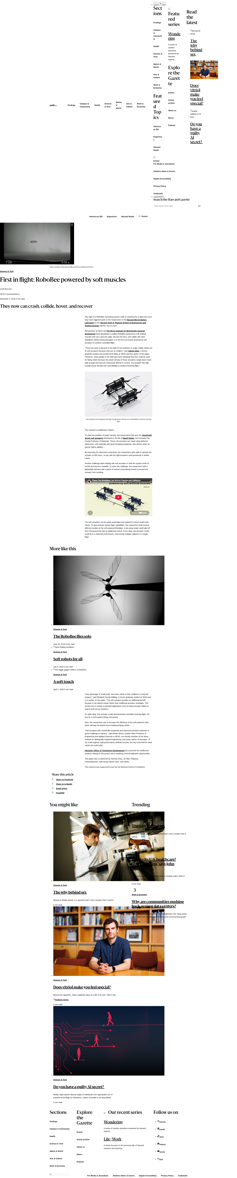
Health (134, 852)
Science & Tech (7, 271)
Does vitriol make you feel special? (196, 94)
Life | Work (112, 1139)
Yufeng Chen (133, 351)
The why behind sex (70, 893)
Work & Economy (139, 895)
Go (199, 206)
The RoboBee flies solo (72, 637)
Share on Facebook (64, 780)
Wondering (113, 1122)
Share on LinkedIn (64, 784)
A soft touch (63, 682)
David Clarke (128, 438)
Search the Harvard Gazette (171, 199)
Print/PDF (60, 793)
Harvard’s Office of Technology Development (105, 751)
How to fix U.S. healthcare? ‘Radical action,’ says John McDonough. (154, 864)
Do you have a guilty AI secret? (196, 133)
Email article (61, 788)
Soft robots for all (67, 659)
